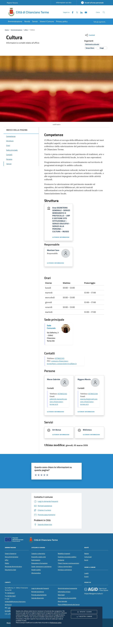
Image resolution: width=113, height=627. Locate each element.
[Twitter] (76, 12)
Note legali (61, 595)
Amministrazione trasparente (67, 588)
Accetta (85, 616)
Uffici (26, 30)
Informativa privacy (64, 591)
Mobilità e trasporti (64, 553)
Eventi (86, 576)
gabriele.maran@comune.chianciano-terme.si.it (58, 401)
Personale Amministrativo (13, 566)
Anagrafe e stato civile (38, 557)
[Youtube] (85, 12)
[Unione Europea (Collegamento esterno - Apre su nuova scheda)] (14, 540)
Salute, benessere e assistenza (41, 566)
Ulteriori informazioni (60, 237)
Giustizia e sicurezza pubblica (67, 557)
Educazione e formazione (39, 563)
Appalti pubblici (36, 570)
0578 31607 (11, 596)
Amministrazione (16, 30)
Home (7, 30)
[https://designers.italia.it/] (96, 589)
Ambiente (61, 560)
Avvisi (86, 560)
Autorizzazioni (35, 560)
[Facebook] (72, 12)
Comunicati (88, 557)
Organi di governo (10, 553)
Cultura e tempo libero (65, 566)
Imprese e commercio (65, 570)
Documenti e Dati (10, 570)
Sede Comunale (51, 327)
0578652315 (59, 358)
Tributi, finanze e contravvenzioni (68, 563)
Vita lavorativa (36, 573)
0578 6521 (11, 593)
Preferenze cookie (55, 622)
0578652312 (62, 394)
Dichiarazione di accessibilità (67, 598)
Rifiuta (86, 612)
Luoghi (86, 573)
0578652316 (93, 394)
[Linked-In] (80, 12)
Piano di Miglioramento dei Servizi (69, 604)
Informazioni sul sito (63, 2)
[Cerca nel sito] (103, 12)
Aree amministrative (11, 557)
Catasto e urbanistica (38, 553)
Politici (7, 563)
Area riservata (62, 601)
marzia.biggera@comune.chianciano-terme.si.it (88, 401)
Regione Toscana (12, 3)
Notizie (86, 553)
